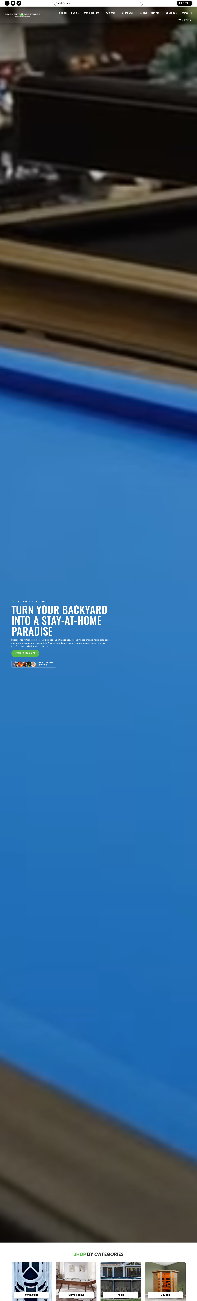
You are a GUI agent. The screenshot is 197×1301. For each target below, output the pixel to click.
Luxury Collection (97, 39)
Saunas (143, 13)
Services (155, 13)
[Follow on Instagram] (18, 3)
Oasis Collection (96, 45)
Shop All (63, 13)
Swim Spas (110, 13)
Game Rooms (127, 13)
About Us (170, 13)
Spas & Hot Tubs (91, 13)
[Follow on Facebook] (7, 3)
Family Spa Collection (98, 50)
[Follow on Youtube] (13, 3)
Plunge (92, 55)
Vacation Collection (98, 34)
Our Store (184, 3)
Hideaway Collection (98, 29)
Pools (74, 13)
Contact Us (187, 13)
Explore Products (25, 653)
